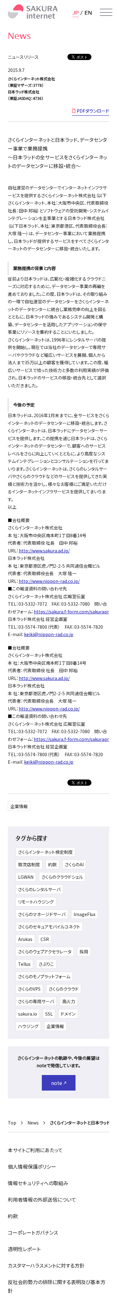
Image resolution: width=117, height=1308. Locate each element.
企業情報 (19, 806)
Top (12, 1122)
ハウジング (28, 1026)
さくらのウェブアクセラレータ (44, 951)
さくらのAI (74, 864)
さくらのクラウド (64, 989)
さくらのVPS (29, 989)
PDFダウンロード (93, 111)
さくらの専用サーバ (36, 1001)
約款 (52, 864)
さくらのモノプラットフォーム (44, 976)
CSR (45, 939)
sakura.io (27, 1014)
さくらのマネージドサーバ (42, 914)
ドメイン (68, 1014)
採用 (84, 951)
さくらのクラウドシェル (62, 877)
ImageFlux (84, 914)
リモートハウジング (36, 902)
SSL (49, 1014)
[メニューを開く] (106, 12)
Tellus (24, 964)
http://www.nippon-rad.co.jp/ (49, 581)
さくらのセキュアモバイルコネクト (49, 927)
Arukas (25, 939)
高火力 (68, 1001)
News (33, 1122)
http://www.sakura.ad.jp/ (44, 550)
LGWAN (25, 877)
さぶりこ (46, 964)
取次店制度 (29, 864)
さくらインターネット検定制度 (45, 852)
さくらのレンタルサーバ (39, 889)
